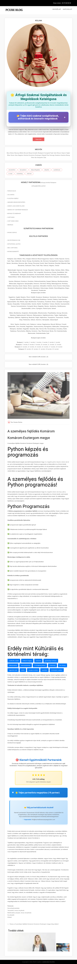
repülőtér (44, 670)
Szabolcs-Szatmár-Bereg (62, 155)
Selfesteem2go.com (13, 240)
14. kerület (31, 347)
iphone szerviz (12, 232)
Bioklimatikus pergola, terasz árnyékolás (19, 912)
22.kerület (49, 349)
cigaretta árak (13, 670)
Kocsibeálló (11, 915)
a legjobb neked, (51, 492)
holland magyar (27, 660)
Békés (22, 153)
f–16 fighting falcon (40, 665)
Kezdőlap (57, 9)
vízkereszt (52, 665)
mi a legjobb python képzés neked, (55, 462)
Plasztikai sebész (12, 198)
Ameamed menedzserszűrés (16, 202)
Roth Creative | (44, 962)
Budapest (41, 153)
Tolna (33, 157)
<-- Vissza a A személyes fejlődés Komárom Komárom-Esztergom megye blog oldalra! (33, 924)
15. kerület (38, 347)
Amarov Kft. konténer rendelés (17, 209)
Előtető (10, 917)
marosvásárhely (25, 665)
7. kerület (25, 344)
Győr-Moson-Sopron (60, 153)
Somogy (52, 155)
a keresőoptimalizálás (36, 132)
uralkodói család (14, 660)
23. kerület (55, 349)
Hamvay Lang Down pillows (16, 206)
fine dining (62, 665)
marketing (20, 173)
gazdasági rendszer (51, 660)
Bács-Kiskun (10, 153)
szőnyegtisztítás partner (38, 186)
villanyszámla (13, 665)
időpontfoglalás (35, 170)
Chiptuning (10, 217)
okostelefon (12, 170)
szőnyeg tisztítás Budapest (48, 182)
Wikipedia (10, 224)
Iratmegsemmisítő (13, 251)
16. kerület (45, 347)
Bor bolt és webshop (14, 213)
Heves (13, 155)
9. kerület (37, 344)
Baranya (17, 153)
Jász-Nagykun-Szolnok (22, 155)
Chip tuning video (12, 221)
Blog (16, 134)
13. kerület (24, 347)
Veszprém (40, 157)
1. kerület (26, 342)
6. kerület (57, 342)
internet (29, 173)
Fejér (52, 153)
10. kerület (44, 344)
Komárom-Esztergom (35, 155)
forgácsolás (11, 191)
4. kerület (44, 342)
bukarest (38, 660)
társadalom (23, 170)
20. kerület (35, 349)
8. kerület (31, 344)
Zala (44, 157)
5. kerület (51, 342)
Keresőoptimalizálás (13, 908)
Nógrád (44, 155)
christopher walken (56, 670)
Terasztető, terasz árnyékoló (16, 910)
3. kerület (38, 342)
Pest (48, 155)
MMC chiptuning (12, 247)
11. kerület (51, 344)
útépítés (46, 170)
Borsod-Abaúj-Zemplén (31, 153)
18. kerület (59, 347)
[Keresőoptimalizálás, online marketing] (14, 12)
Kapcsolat (67, 9)
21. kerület (42, 349)
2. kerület (32, 342)
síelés (23, 670)
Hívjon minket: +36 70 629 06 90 (62, 3)
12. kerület (58, 344)
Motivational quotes (13, 244)
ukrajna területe (33, 670)
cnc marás (10, 194)
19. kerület (28, 349)
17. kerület (52, 347)
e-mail (10, 173)
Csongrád (47, 153)
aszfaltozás (57, 170)
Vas (36, 157)
